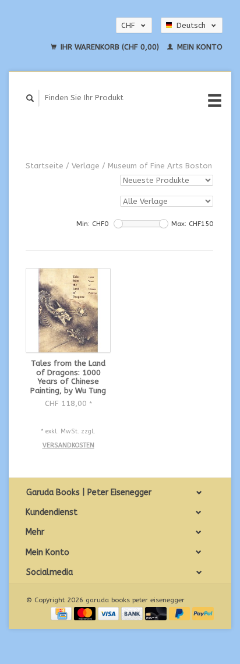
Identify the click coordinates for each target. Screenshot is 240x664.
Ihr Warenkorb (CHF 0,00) (109, 47)
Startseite (44, 165)
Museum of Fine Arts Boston (160, 165)
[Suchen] (30, 98)
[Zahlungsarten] (62, 613)
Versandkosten (68, 445)
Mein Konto (199, 47)
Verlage (86, 165)
